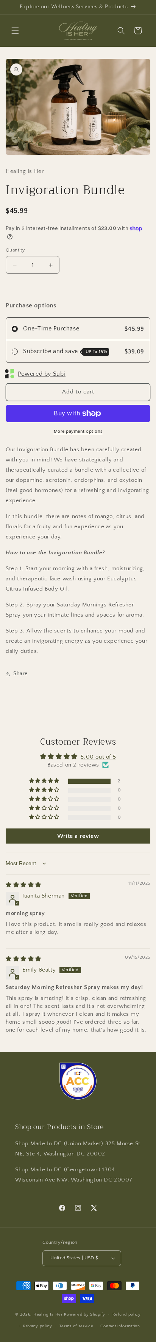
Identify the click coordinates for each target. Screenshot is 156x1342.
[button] (15, 30)
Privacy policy (37, 1326)
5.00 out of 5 (98, 757)
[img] (23, 885)
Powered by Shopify (84, 1314)
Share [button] (20, 674)
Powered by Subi (42, 373)
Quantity (15, 250)
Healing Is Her (48, 1314)
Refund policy (126, 1314)
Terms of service (76, 1326)
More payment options (78, 431)
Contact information (120, 1326)
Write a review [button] (78, 836)
